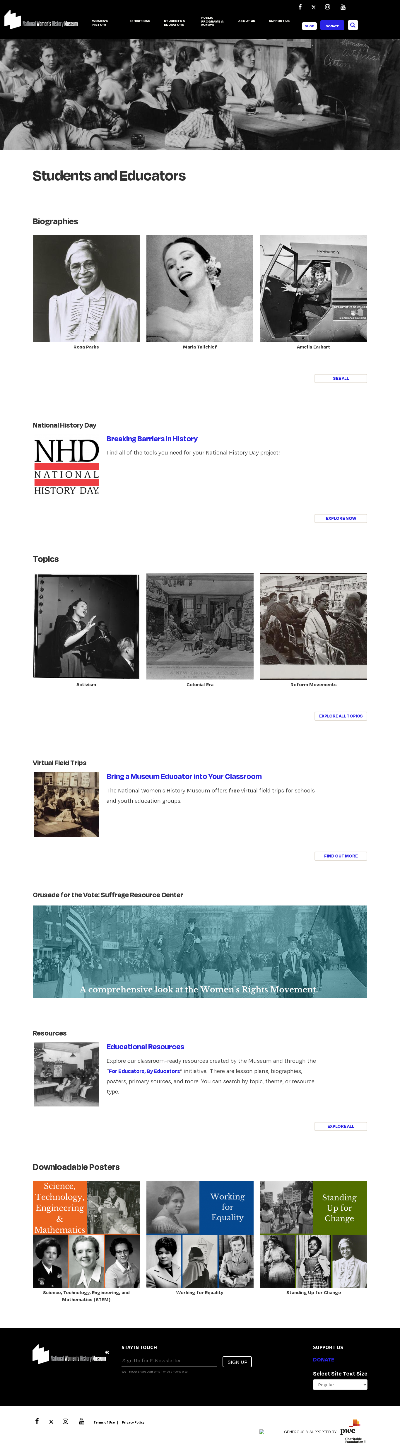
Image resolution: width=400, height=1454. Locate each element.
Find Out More (341, 856)
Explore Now (341, 518)
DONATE (323, 1359)
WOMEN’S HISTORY (100, 23)
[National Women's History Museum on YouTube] (343, 7)
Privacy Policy (133, 1422)
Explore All (340, 1126)
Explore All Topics (341, 716)
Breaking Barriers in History (152, 438)
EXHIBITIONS (139, 21)
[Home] (41, 22)
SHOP (309, 26)
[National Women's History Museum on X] (313, 7)
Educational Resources (145, 1046)
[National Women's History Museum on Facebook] (300, 7)
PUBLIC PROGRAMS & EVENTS (212, 22)
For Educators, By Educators (144, 1071)
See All (341, 378)
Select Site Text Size (340, 1373)
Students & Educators (174, 23)
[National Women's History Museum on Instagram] (327, 7)
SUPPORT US (279, 21)
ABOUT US (246, 21)
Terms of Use (104, 1422)
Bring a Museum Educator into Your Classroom (184, 776)
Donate (332, 26)
